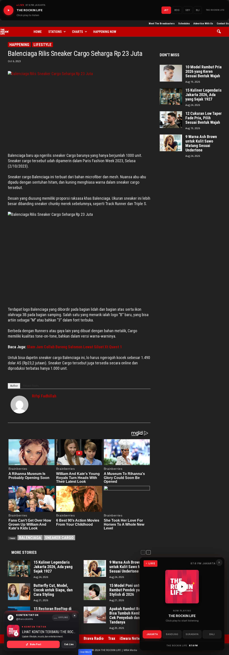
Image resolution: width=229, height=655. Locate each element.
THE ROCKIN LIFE (215, 10)
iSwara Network (132, 638)
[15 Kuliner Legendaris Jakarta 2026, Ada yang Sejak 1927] (19, 568)
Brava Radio (94, 638)
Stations (55, 32)
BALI (212, 634)
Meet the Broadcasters (162, 23)
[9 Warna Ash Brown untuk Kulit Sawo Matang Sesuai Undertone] (95, 568)
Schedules (184, 23)
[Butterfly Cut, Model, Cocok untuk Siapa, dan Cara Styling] (19, 591)
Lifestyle (42, 44)
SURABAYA (192, 634)
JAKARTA (152, 634)
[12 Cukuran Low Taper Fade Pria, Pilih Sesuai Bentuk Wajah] (171, 119)
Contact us (223, 23)
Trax (111, 638)
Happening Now (104, 32)
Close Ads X (85, 652)
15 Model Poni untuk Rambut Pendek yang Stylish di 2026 (126, 590)
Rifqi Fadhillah (44, 396)
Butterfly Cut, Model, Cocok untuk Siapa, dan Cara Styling (53, 590)
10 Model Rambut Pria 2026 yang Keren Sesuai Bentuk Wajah (203, 71)
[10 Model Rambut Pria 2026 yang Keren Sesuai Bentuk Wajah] (171, 73)
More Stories (24, 552)
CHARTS (77, 32)
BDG (177, 10)
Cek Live (69, 644)
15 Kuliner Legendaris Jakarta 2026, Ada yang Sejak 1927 (53, 566)
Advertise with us (203, 23)
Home (38, 32)
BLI (197, 10)
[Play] (8, 10)
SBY (187, 10)
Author (14, 385)
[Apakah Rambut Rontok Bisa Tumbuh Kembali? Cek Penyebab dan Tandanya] (95, 615)
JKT (166, 10)
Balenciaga (30, 537)
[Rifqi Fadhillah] (19, 405)
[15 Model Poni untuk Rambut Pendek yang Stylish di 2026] (95, 591)
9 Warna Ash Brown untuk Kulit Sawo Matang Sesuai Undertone (130, 566)
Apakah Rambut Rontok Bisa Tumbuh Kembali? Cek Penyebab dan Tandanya (128, 615)
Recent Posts (30, 385)
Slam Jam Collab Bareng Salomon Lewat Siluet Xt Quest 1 (74, 346)
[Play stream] (182, 586)
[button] (220, 32)
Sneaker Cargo (59, 537)
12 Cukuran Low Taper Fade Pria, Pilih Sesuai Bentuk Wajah (203, 118)
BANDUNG (172, 634)
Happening (19, 44)
